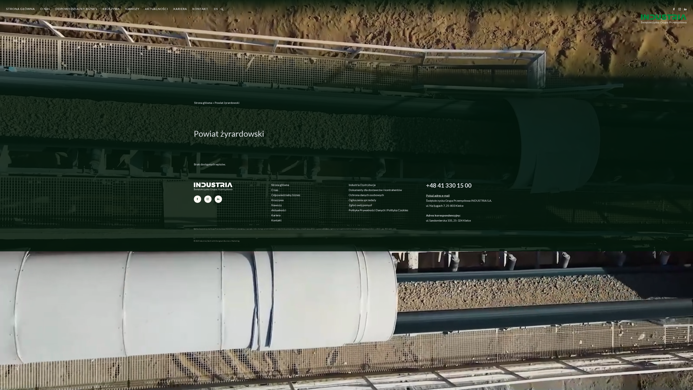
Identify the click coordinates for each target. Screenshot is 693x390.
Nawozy (132, 8)
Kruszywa (111, 8)
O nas (45, 8)
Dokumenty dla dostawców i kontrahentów (375, 190)
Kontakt (200, 8)
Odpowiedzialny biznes (76, 8)
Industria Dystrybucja (362, 185)
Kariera (180, 8)
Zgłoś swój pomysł (360, 205)
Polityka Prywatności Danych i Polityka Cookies (378, 210)
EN (216, 8)
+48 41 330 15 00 (449, 185)
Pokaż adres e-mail (438, 195)
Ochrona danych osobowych (366, 195)
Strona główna (20, 8)
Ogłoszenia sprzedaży (362, 200)
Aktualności (156, 8)
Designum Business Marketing (227, 241)
